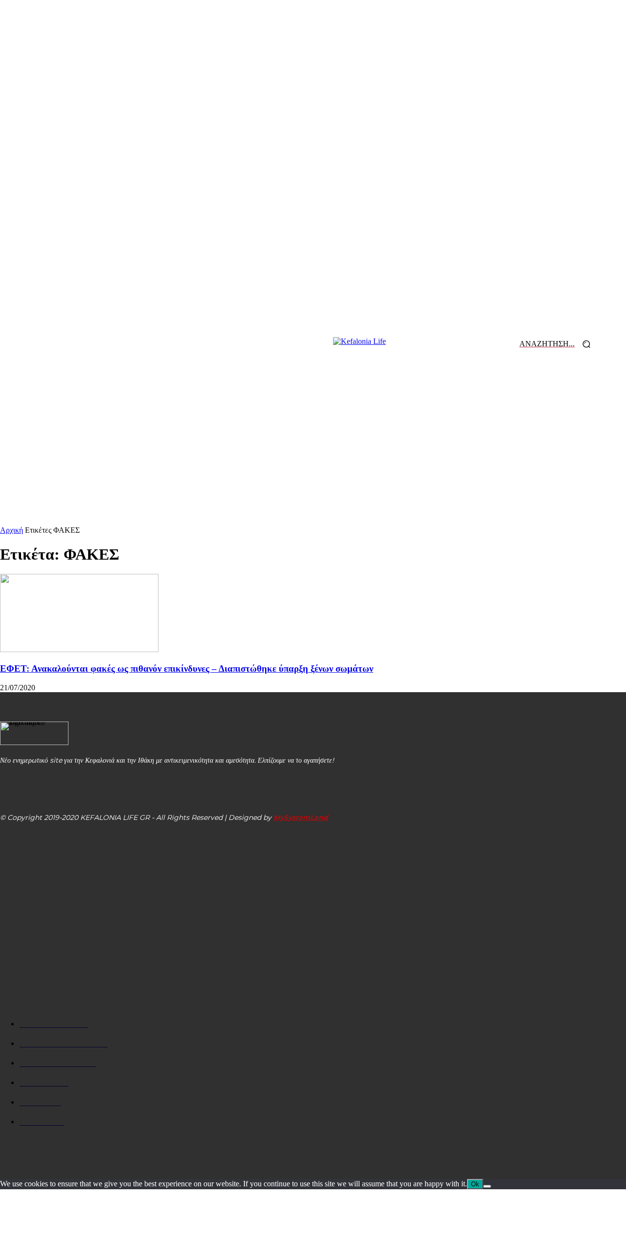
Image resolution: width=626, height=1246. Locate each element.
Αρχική (11, 530)
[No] (487, 1186)
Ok (475, 1184)
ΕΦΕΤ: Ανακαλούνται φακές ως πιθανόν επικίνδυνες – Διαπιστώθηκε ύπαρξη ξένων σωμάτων (186, 668)
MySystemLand (300, 817)
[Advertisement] (313, 452)
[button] (558, 344)
